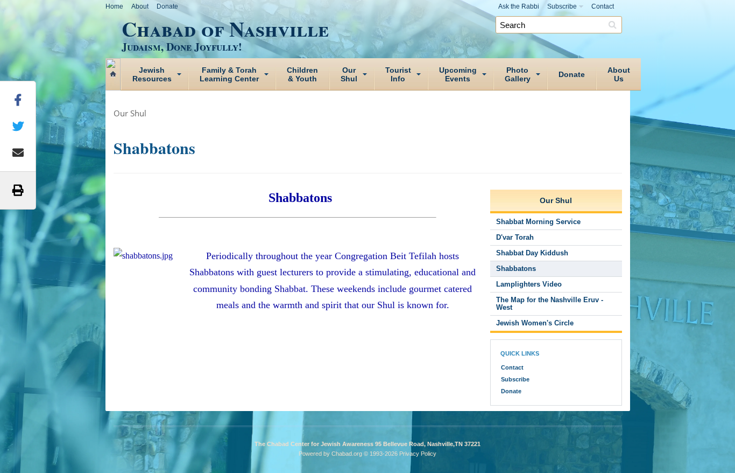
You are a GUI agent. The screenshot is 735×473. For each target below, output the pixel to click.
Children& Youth (302, 74)
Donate (167, 6)
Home (114, 6)
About (140, 6)
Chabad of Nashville (225, 33)
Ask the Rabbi (518, 6)
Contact (602, 6)
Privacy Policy (417, 453)
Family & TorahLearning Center (229, 74)
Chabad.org (346, 453)
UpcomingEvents (458, 74)
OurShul (349, 74)
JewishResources (152, 74)
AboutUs (618, 74)
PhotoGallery (518, 74)
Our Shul (130, 113)
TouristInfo (398, 74)
